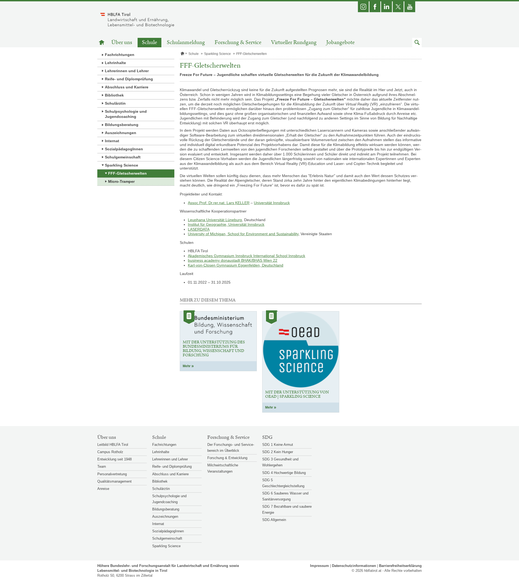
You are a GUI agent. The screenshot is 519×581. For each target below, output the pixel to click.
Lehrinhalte (115, 63)
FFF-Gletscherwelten (127, 173)
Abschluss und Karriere (126, 87)
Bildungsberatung (121, 124)
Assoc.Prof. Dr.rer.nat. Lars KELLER (218, 203)
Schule (149, 43)
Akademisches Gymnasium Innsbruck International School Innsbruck (246, 256)
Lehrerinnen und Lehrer (127, 71)
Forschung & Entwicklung (227, 458)
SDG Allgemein (274, 520)
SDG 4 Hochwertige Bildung (284, 473)
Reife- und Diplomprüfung (129, 79)
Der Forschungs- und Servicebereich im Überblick (230, 448)
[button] (417, 42)
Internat (112, 141)
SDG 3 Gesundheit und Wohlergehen (280, 462)
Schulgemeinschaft (123, 157)
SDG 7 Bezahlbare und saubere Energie (287, 509)
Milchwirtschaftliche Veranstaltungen (222, 468)
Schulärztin (115, 103)
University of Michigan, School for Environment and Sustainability (243, 234)
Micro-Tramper (121, 181)
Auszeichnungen (120, 133)
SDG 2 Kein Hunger (277, 452)
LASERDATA (198, 229)
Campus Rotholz (110, 452)
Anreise (103, 489)
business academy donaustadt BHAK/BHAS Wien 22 (232, 260)
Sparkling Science (121, 165)
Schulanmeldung (186, 43)
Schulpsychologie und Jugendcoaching (126, 114)
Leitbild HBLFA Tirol (112, 445)
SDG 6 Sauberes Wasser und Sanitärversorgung (285, 496)
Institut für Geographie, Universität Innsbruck (226, 224)
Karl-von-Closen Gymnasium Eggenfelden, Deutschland (235, 265)
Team (101, 466)
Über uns (121, 43)
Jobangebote (340, 43)
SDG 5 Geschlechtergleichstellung (283, 483)
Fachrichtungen (119, 54)
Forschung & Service (238, 43)
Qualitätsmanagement (114, 481)
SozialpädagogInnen (124, 149)
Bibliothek (114, 95)
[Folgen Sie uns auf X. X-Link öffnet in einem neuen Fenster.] (398, 6)
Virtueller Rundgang (294, 43)
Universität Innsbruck (272, 203)
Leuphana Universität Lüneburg (215, 220)
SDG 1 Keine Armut (277, 445)
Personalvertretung (112, 474)
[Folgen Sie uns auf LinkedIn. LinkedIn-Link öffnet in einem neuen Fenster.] (386, 6)
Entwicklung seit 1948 (114, 459)
